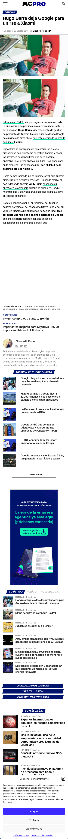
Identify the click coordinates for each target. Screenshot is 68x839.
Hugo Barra (10, 309)
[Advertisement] (34, 269)
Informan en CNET (13, 122)
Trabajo (45, 309)
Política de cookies (21, 835)
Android (40, 307)
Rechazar (34, 820)
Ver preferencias (34, 829)
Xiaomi (56, 309)
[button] (63, 778)
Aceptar (34, 811)
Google (51, 307)
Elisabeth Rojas (40, 31)
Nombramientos (29, 309)
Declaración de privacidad (42, 835)
